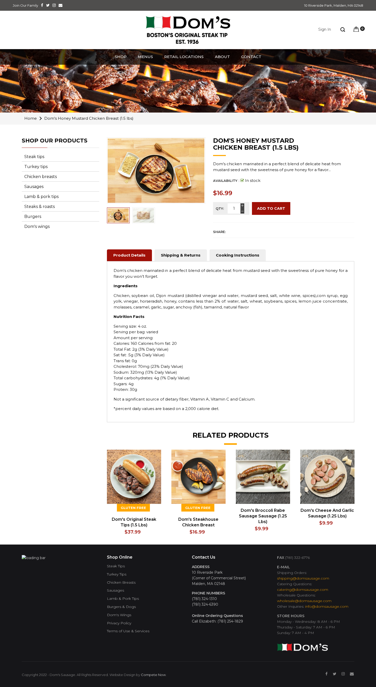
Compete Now (153, 675)
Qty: (220, 208)
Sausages (33, 186)
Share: (219, 232)
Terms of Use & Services (128, 631)
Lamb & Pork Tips (123, 598)
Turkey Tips (116, 574)
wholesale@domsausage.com (304, 601)
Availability (225, 181)
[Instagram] (343, 674)
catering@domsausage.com (302, 589)
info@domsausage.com (326, 606)
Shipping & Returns (181, 255)
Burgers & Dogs (121, 607)
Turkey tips (36, 166)
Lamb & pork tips (41, 196)
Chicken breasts (40, 176)
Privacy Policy (119, 623)
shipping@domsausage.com (303, 578)
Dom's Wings (119, 615)
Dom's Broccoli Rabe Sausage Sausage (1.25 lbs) (263, 516)
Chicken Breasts (121, 582)
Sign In (324, 29)
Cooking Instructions (237, 255)
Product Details (129, 255)
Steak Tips (116, 566)
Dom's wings (37, 226)
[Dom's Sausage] (302, 645)
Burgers (32, 216)
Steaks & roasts (39, 206)
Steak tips (34, 156)
